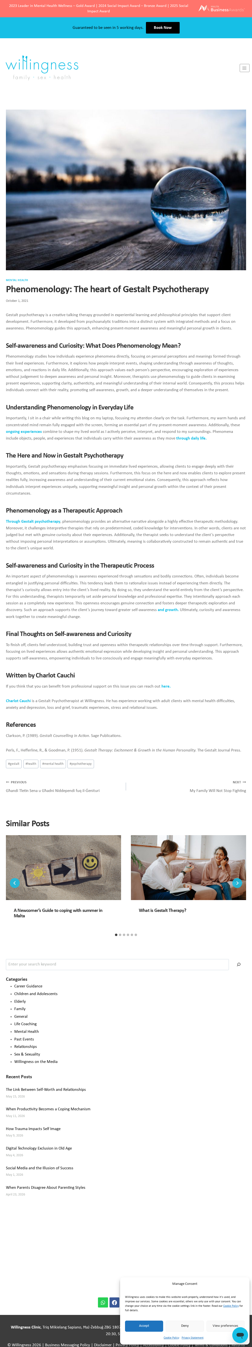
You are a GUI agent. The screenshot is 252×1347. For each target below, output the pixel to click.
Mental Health (17, 280)
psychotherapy (81, 764)
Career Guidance (28, 986)
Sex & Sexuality (27, 1054)
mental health (52, 764)
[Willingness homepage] (120, 68)
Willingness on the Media (36, 1062)
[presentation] (63, 867)
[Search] (238, 964)
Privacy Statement (193, 1337)
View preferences (225, 1326)
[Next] (237, 883)
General (21, 1017)
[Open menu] (245, 68)
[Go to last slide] (15, 883)
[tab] (116, 935)
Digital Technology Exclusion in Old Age (39, 1148)
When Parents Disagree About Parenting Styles (45, 1188)
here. (165, 686)
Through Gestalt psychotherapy (33, 522)
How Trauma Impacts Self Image (33, 1129)
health (31, 764)
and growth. (168, 610)
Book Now (163, 28)
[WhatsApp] (103, 1302)
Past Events (24, 1039)
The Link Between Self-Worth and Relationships (46, 1090)
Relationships (25, 1047)
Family (20, 1009)
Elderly (20, 1002)
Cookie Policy (231, 1306)
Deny (185, 1326)
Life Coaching (25, 1024)
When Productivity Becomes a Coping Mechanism (48, 1109)
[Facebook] (115, 1302)
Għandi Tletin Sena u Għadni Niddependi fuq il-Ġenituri (53, 787)
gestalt (13, 764)
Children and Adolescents (36, 994)
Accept (144, 1326)
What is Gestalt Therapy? (162, 910)
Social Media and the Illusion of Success (39, 1168)
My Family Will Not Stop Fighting (218, 787)
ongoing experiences (24, 432)
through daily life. (191, 438)
